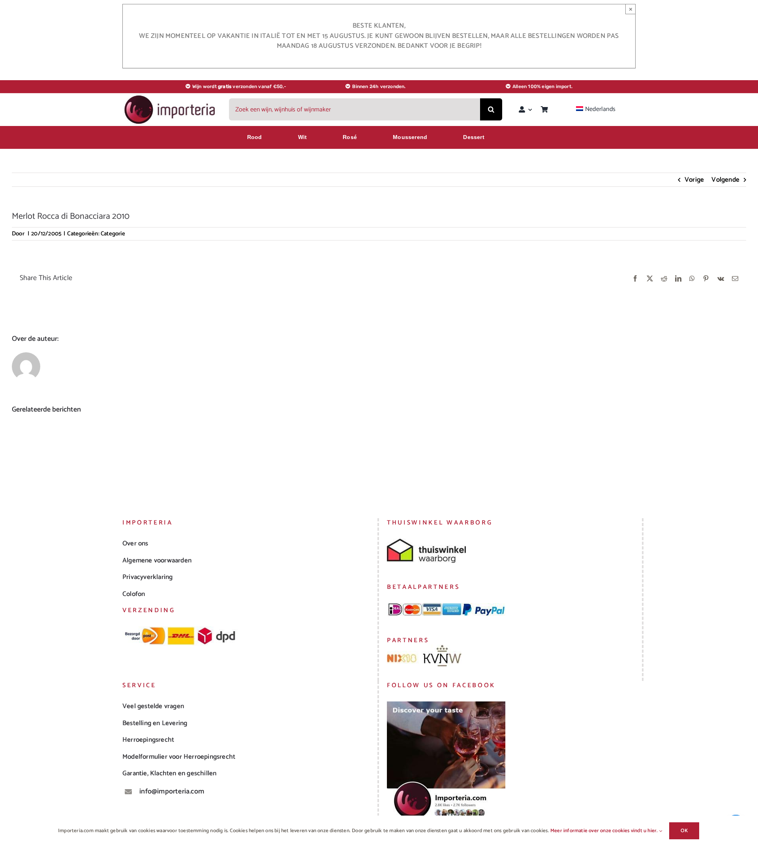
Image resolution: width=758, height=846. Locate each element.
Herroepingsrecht (148, 739)
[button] (18, 456)
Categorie (113, 234)
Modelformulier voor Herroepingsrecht (178, 756)
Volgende (725, 179)
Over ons (135, 543)
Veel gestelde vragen (153, 706)
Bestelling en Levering (154, 723)
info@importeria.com (171, 791)
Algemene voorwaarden (156, 560)
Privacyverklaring (147, 577)
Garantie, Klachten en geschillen (169, 773)
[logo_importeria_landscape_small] (170, 97)
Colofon (133, 594)
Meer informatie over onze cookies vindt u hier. (604, 831)
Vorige (694, 179)
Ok (684, 831)
